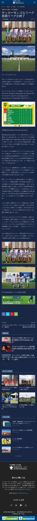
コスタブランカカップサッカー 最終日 (10, 326)
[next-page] (6, 364)
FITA (3, 385)
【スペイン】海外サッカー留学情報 (22, 430)
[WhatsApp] (16, 314)
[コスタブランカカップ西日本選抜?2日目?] (10, 380)
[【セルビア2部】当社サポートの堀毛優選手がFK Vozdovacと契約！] (6, 340)
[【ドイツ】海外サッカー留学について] (6, 450)
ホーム (3, 6)
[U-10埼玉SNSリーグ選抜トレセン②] (27, 397)
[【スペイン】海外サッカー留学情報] (6, 432)
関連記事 (5, 333)
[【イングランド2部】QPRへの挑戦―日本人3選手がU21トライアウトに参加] (6, 357)
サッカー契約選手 (17, 439)
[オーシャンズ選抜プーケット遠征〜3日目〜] (27, 380)
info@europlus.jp (22, 493)
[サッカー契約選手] (6, 441)
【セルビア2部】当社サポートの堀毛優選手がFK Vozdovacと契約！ (23, 340)
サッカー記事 (5, 342)
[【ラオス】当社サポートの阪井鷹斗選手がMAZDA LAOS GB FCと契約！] (6, 349)
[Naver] (21, 505)
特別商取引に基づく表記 (18, 514)
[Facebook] (3, 314)
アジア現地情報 (21, 6)
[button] (3, 2)
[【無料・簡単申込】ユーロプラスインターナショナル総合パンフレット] (6, 424)
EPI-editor (5, 19)
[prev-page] (3, 364)
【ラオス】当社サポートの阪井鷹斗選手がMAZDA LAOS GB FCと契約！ (23, 349)
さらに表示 (18, 456)
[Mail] (16, 505)
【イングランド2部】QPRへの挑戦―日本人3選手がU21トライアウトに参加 (23, 357)
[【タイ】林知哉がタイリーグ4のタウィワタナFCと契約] (10, 397)
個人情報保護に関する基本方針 (24, 512)
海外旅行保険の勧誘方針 (9, 512)
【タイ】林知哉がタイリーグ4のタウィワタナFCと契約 (9, 406)
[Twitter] (8, 314)
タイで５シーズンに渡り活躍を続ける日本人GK (27, 326)
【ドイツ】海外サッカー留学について (23, 447)
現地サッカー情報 (11, 6)
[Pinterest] (12, 314)
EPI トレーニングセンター (25, 385)
